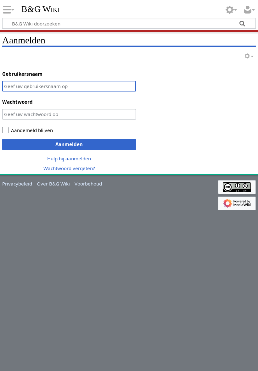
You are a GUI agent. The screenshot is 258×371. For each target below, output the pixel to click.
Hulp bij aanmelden (69, 158)
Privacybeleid (17, 183)
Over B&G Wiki (53, 183)
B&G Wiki (40, 9)
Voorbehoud (88, 183)
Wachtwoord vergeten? (69, 168)
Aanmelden (69, 144)
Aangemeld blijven (32, 130)
